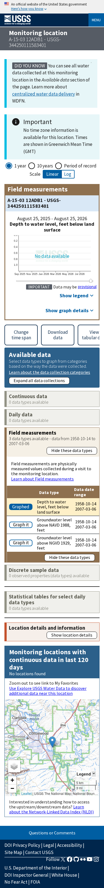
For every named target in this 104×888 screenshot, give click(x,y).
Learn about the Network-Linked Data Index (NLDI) (51, 809)
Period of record (80, 166)
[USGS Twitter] (63, 861)
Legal (48, 845)
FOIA (35, 882)
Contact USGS (39, 852)
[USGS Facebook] (69, 861)
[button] (52, 742)
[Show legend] (94, 773)
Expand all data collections (39, 380)
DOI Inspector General (26, 875)
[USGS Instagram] (96, 861)
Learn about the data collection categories (49, 372)
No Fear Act (15, 882)
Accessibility (69, 845)
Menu (96, 19)
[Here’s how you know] (52, 7)
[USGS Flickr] (83, 861)
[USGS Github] (76, 861)
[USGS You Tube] (89, 861)
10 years (45, 166)
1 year (20, 166)
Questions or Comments (52, 833)
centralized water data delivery (43, 94)
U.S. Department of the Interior (35, 868)
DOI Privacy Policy (22, 845)
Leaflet (26, 793)
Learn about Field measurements (42, 479)
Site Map (13, 852)
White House (64, 875)
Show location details (71, 635)
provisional (87, 286)
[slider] (90, 280)
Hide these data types (71, 450)
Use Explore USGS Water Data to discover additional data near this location (48, 690)
